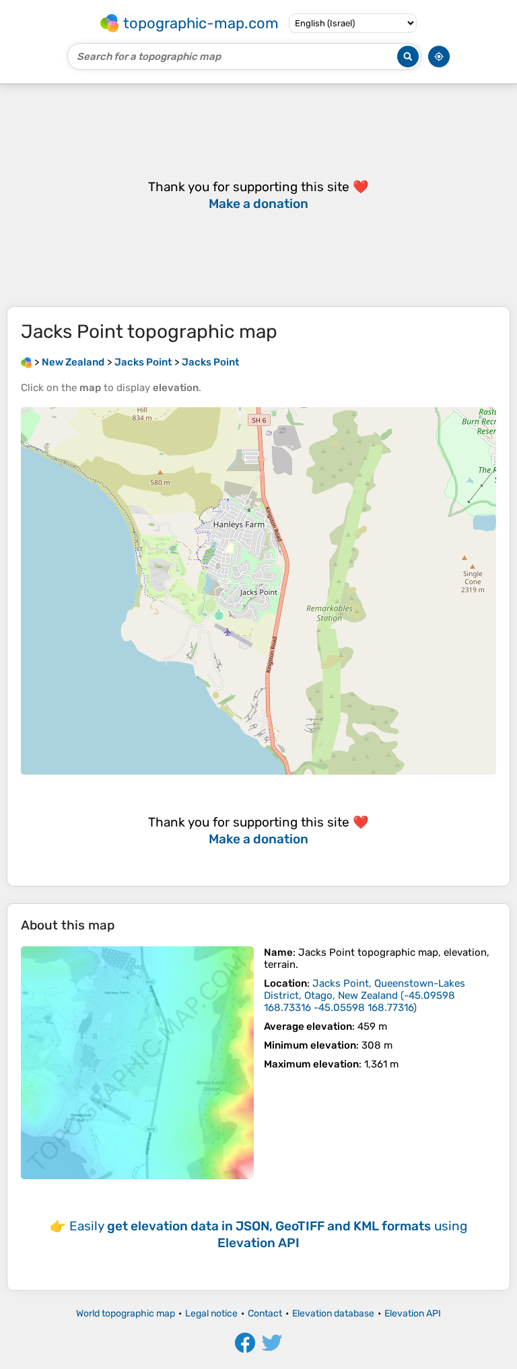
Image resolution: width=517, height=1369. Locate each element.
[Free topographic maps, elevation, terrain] (26, 362)
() (364, 995)
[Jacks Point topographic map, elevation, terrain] (137, 1062)
